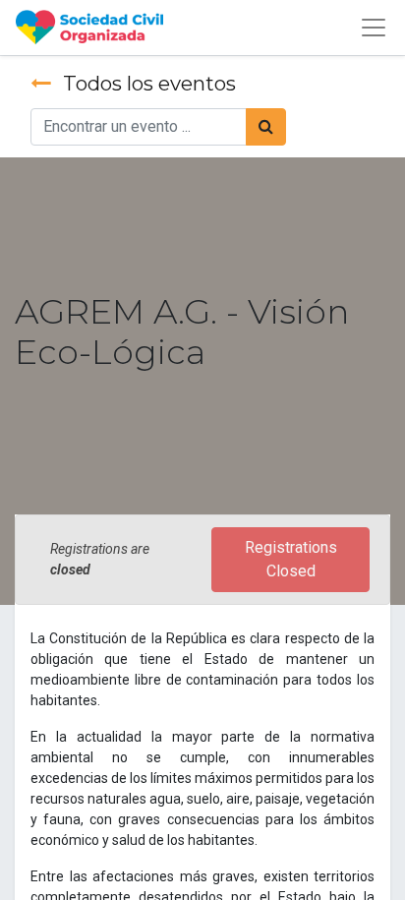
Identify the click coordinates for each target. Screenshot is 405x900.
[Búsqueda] (266, 127)
